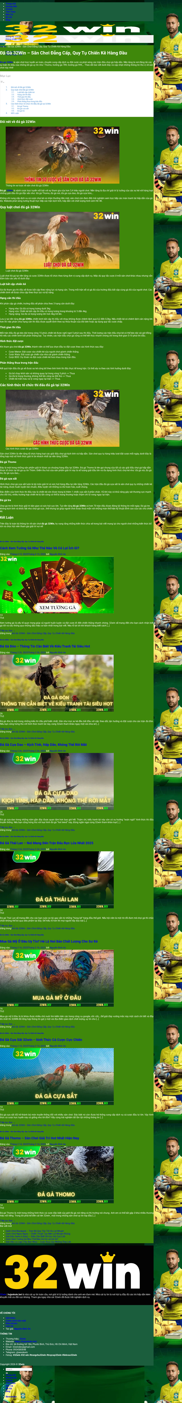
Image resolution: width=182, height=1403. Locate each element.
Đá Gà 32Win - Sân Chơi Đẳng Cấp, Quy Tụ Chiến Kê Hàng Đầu (22, 542)
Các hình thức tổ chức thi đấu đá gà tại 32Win (31, 104)
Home (3, 46)
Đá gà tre (21, 111)
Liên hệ (9, 1326)
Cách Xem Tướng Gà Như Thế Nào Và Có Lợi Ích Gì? (39, 548)
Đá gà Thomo (22, 106)
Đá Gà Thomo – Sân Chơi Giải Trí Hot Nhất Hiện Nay (39, 1138)
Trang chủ (11, 3)
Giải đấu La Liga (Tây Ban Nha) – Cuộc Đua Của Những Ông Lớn (38, 1241)
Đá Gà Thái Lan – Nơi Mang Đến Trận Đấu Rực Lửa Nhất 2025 (46, 843)
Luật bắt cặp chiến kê (26, 92)
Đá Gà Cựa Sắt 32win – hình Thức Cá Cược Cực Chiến (41, 1040)
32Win (10, 190)
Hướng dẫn (11, 6)
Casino (9, 9)
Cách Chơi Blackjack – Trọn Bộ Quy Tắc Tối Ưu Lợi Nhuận (35, 1231)
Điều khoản (11, 1323)
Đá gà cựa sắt (23, 108)
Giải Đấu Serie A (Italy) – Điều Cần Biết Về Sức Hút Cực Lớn (35, 1236)
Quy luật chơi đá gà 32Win (22, 90)
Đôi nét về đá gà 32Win (21, 87)
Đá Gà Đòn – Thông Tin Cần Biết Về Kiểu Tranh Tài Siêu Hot (45, 646)
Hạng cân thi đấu (24, 95)
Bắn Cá (9, 14)
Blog (8, 20)
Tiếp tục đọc (7, 630)
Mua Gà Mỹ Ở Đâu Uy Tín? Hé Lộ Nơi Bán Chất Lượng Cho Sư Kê (49, 941)
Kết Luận (15, 113)
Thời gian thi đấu (24, 97)
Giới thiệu (10, 1318)
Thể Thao (10, 11)
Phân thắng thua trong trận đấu (29, 101)
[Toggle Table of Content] (2, 82)
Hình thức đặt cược (25, 99)
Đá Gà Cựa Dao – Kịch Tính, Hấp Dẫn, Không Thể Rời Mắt (43, 745)
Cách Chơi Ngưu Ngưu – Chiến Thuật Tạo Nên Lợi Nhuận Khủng (38, 1233)
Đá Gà (9, 17)
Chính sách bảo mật (16, 1320)
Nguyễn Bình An (58, 554)
